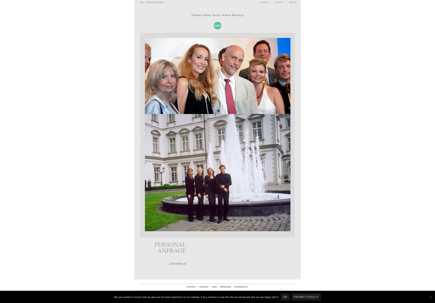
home (217, 25)
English (293, 2)
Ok (285, 297)
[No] (430, 297)
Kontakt (279, 2)
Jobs (214, 287)
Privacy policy (306, 297)
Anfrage (264, 2)
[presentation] (288, 25)
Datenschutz (241, 287)
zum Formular (177, 263)
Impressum (225, 287)
